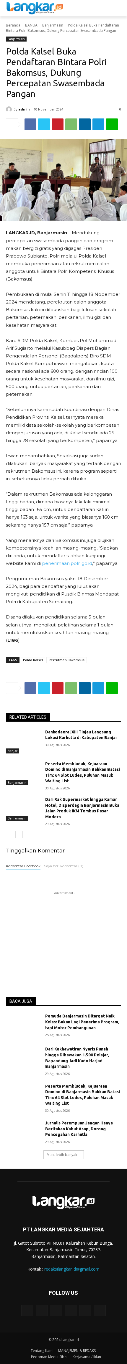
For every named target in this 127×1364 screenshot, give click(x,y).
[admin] (10, 109)
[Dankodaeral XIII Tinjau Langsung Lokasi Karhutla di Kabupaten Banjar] (23, 741)
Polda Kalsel (33, 660)
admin (24, 109)
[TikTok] (70, 1310)
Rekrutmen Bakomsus (66, 660)
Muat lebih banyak (62, 1154)
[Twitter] (44, 124)
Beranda (13, 25)
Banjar (12, 751)
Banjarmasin (52, 25)
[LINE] (112, 124)
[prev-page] (9, 834)
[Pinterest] (58, 124)
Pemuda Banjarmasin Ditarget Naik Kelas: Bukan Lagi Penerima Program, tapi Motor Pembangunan (82, 1022)
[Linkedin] (85, 124)
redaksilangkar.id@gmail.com (72, 1269)
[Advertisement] (63, 933)
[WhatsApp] (71, 124)
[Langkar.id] (35, 8)
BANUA (31, 25)
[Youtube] (99, 1310)
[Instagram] (42, 1310)
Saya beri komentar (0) (63, 866)
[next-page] (19, 834)
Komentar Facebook (23, 866)
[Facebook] (30, 124)
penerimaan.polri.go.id (67, 563)
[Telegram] (98, 124)
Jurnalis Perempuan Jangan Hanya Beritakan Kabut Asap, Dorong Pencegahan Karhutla (79, 1129)
